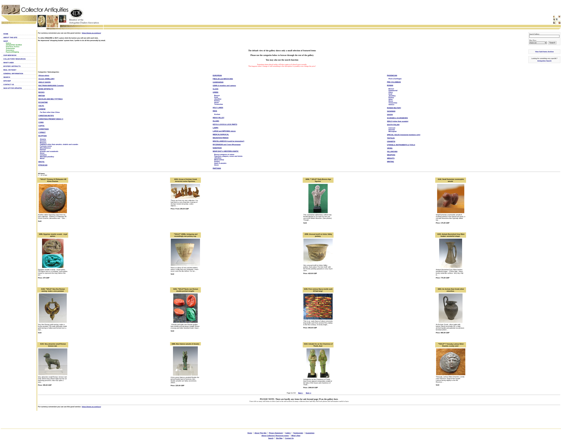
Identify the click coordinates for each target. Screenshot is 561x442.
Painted (43, 149)
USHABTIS (391, 141)
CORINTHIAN (43, 129)
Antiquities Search (544, 61)
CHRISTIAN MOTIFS (46, 115)
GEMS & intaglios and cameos (224, 85)
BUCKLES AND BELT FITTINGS (50, 99)
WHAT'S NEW (8, 62)
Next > (300, 393)
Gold (216, 97)
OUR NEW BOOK (10, 55)
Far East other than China (50, 112)
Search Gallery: (534, 34)
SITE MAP (7, 81)
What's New (295, 435)
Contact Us (289, 438)
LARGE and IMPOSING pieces (224, 131)
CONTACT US (8, 84)
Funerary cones (46, 146)
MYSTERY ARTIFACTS (11, 66)
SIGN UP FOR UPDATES (12, 88)
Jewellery (217, 99)
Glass (390, 92)
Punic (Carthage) (394, 79)
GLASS (215, 89)
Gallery (8, 43)
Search (552, 43)
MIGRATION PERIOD (220, 138)
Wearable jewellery (47, 157)
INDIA (215, 111)
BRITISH (41, 95)
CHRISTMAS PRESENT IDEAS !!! (50, 119)
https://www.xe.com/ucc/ (91, 33)
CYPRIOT (42, 132)
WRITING (390, 161)
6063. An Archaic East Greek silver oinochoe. (451, 290)
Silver (390, 99)
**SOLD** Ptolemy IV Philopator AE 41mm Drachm (53, 180)
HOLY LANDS (218, 107)
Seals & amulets (220, 163)
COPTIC (41, 126)
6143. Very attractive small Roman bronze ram (53, 345)
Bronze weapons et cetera (224, 154)
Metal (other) (219, 160)
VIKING (390, 148)
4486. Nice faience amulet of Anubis (185, 344)
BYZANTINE (43, 102)
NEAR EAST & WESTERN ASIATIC (226, 151)
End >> (308, 393)
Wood (42, 158)
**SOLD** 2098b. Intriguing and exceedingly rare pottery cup (186, 235)
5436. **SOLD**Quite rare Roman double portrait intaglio (185, 290)
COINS (41, 122)
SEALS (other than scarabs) (397, 121)
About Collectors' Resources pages (275, 435)
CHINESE (41, 109)
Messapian (392, 131)
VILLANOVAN (392, 151)
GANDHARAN (218, 82)
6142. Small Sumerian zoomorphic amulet (451, 180)
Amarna (43, 139)
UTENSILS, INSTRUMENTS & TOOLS (401, 145)
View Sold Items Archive (544, 52)
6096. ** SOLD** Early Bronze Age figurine (318, 180)
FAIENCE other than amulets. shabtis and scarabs (59, 144)
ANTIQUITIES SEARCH (14, 45)
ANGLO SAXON (44, 82)
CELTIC (41, 106)
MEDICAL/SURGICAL (221, 134)
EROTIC (41, 162)
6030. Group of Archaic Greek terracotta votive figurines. (185, 180)
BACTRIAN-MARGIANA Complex (51, 85)
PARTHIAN (217, 168)
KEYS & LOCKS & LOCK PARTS (225, 124)
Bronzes (43, 142)
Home (249, 433)
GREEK (215, 92)
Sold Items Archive (12, 46)
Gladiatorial (392, 90)
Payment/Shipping (12, 52)
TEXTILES (391, 138)
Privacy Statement (276, 433)
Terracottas (218, 104)
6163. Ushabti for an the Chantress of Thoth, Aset (318, 345)
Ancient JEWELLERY (46, 79)
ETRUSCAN (42, 165)
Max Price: (533, 40)
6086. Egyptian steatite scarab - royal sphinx (53, 235)
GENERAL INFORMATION (13, 73)
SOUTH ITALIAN (393, 125)
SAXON (390, 114)
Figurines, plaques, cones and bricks (228, 156)
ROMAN (390, 85)
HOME (5, 34)
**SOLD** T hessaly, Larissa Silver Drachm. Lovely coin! (451, 345)
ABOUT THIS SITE (10, 37)
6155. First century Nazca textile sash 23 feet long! (318, 290)
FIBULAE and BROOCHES (223, 79)
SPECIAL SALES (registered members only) (403, 135)
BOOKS (41, 92)
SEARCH (6, 77)
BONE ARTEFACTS (45, 89)
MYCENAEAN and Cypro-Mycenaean (227, 144)
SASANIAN (391, 111)
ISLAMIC (216, 121)
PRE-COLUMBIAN (394, 82)
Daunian (391, 129)
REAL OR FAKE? (9, 70)
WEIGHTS (390, 158)
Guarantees (10, 50)
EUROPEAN (217, 75)
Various (391, 104)
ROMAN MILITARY (394, 108)
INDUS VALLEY (218, 118)
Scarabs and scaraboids (49, 151)
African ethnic (43, 75)
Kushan (217, 114)
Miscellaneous (45, 148)
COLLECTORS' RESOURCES (14, 59)
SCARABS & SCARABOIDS (397, 118)
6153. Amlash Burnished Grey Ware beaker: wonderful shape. (450, 235)
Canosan (391, 128)
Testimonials (10, 48)
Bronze (217, 95)
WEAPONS (391, 155)
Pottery (217, 101)
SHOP (5, 41)
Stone (42, 153)
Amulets (43, 141)
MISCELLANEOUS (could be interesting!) (228, 141)
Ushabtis (43, 155)
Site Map (279, 438)
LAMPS (215, 128)
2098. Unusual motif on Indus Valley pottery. (318, 235)
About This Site (260, 433)
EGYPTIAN (42, 136)
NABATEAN (217, 148)
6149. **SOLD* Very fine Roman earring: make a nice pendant (53, 290)
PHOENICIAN (392, 75)
